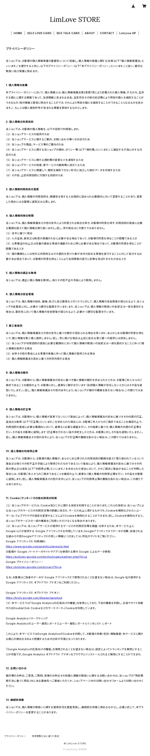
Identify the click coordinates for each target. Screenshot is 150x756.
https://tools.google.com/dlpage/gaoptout (34, 597)
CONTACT (107, 33)
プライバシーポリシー (15, 736)
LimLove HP (127, 33)
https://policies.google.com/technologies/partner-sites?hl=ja (46, 556)
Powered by (71, 749)
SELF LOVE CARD (39, 33)
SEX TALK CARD (68, 33)
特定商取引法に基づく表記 (45, 736)
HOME (18, 33)
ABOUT (90, 33)
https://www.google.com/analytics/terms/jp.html (37, 546)
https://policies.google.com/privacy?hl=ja (33, 567)
